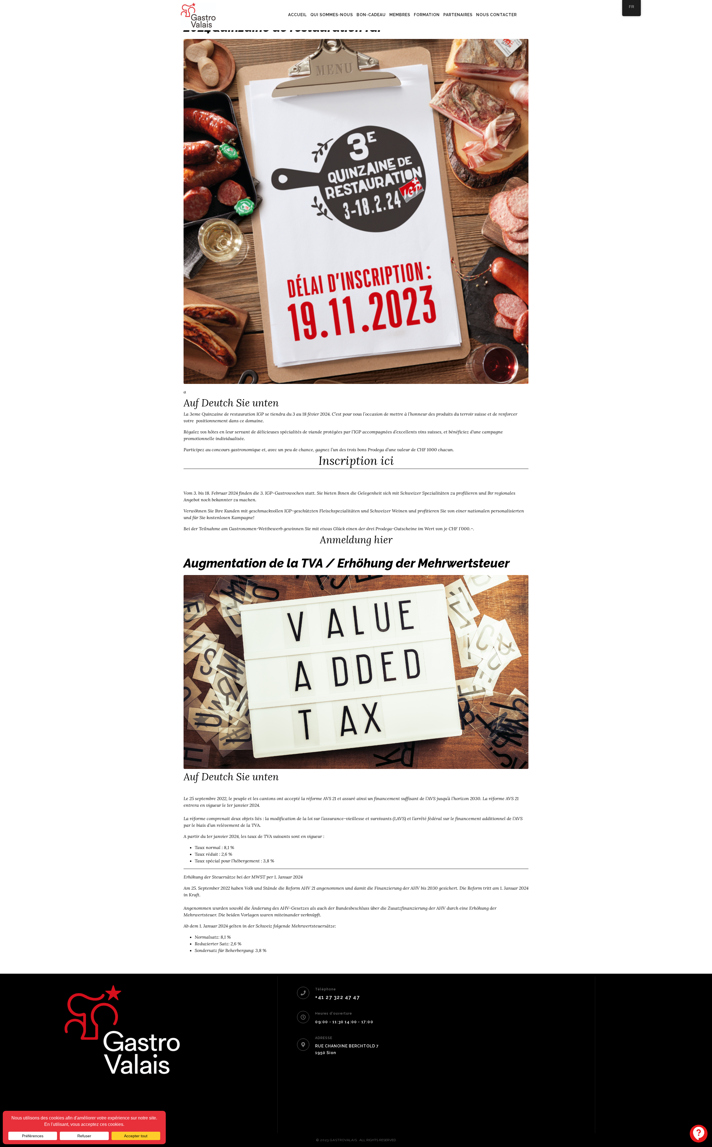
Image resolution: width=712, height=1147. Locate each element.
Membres (399, 15)
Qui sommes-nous (331, 15)
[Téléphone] (303, 993)
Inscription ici (356, 460)
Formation (427, 15)
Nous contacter (496, 15)
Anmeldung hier (356, 539)
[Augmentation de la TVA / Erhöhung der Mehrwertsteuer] (356, 671)
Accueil (297, 15)
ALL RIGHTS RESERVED (377, 1140)
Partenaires (458, 15)
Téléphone (325, 989)
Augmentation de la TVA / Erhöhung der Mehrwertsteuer (347, 563)
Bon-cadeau (371, 15)
